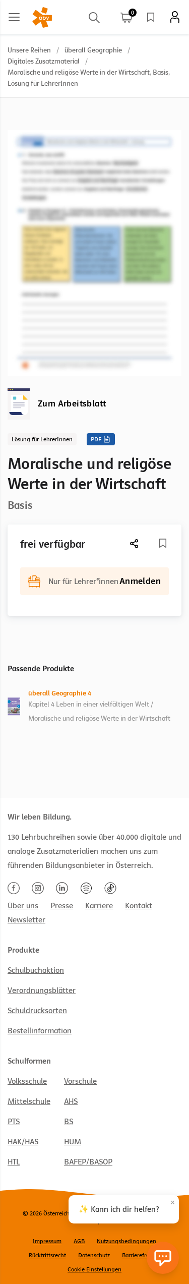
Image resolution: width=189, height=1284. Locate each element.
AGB (79, 1241)
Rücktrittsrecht (47, 1255)
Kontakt (138, 905)
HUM (72, 1141)
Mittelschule (29, 1101)
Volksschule (27, 1081)
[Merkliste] (151, 17)
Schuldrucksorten (37, 1010)
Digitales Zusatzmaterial (44, 61)
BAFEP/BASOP (88, 1161)
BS (68, 1121)
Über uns (23, 905)
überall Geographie (93, 50)
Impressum (47, 1241)
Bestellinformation (40, 1030)
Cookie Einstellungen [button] (94, 1269)
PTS (14, 1121)
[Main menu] (14, 17)
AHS (71, 1101)
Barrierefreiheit (141, 1255)
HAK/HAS (23, 1141)
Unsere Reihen (29, 50)
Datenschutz (94, 1255)
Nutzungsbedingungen (126, 1241)
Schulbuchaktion (36, 970)
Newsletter (26, 919)
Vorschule (80, 1081)
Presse (61, 905)
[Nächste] (135, 543)
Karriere (99, 905)
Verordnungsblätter (42, 990)
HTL (14, 1161)
